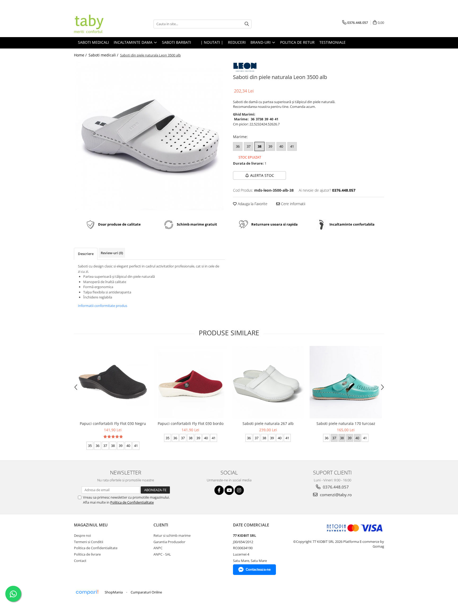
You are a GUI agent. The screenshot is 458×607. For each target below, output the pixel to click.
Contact (80, 560)
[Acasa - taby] (100, 24)
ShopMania (114, 592)
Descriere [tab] (86, 253)
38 (259, 146)
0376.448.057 (335, 487)
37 (248, 146)
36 (238, 146)
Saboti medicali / (104, 55)
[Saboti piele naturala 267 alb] (268, 382)
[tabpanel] (149, 136)
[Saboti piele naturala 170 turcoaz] (346, 382)
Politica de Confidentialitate (132, 502)
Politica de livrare (87, 554)
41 (292, 146)
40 (281, 146)
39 (270, 146)
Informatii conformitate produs (102, 305)
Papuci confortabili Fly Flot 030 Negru (113, 423)
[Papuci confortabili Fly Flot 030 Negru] (113, 382)
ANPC (157, 548)
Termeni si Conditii (88, 541)
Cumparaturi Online (146, 592)
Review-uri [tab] (112, 252)
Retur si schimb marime (172, 535)
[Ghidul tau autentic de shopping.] (87, 592)
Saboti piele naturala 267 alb (268, 423)
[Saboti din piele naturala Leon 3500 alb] (149, 136)
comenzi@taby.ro (335, 494)
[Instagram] (239, 490)
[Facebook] (219, 490)
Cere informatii (292, 203)
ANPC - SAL (162, 554)
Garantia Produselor (169, 541)
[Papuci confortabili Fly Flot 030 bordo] (190, 382)
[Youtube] (229, 490)
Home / (81, 55)
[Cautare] (247, 24)
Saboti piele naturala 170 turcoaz (345, 423)
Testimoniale (332, 42)
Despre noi (82, 535)
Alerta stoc (262, 175)
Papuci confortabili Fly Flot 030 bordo (190, 423)
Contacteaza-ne (258, 569)
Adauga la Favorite (252, 203)
